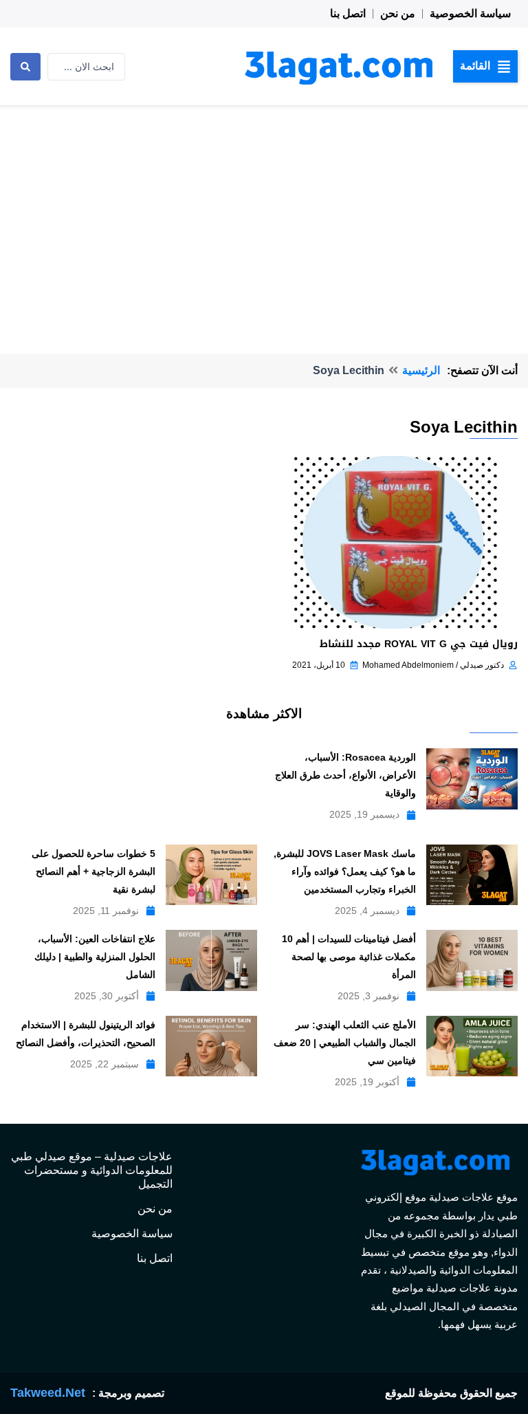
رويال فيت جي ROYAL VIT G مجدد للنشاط (419, 644)
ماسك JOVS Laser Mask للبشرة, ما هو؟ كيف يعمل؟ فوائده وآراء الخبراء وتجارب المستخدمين (345, 871)
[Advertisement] (264, 209)
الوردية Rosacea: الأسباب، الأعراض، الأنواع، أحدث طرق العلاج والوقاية (345, 775)
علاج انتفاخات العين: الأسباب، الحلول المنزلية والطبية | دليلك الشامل (94, 956)
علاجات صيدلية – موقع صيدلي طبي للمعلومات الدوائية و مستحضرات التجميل (92, 1170)
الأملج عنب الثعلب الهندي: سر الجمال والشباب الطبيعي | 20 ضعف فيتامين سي (345, 1042)
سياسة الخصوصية (470, 13)
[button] (485, 66)
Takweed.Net (47, 1393)
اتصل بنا (348, 13)
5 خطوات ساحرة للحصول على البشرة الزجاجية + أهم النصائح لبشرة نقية (93, 871)
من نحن (397, 13)
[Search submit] (25, 66)
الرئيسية (421, 370)
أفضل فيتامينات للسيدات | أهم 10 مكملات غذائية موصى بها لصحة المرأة (349, 956)
